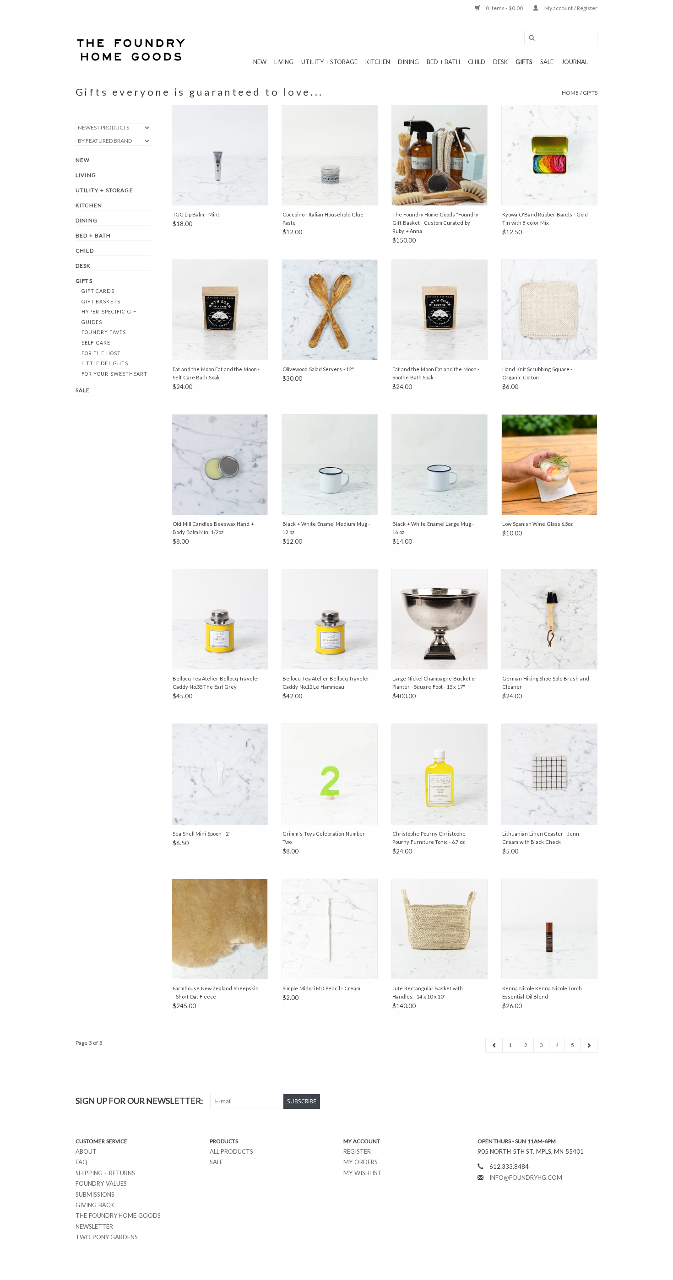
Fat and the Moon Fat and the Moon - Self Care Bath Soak (216, 373)
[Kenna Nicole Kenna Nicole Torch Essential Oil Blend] (549, 929)
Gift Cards (97, 291)
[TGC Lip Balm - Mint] (220, 155)
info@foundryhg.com (525, 1177)
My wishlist (362, 1173)
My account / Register (570, 8)
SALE (547, 61)
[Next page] (589, 1045)
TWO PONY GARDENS (107, 1237)
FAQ (81, 1162)
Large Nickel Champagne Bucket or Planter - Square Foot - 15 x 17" (434, 682)
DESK (500, 61)
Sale (216, 1162)
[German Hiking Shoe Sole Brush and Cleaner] (549, 619)
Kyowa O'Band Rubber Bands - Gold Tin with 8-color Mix (545, 218)
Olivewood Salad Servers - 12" (318, 369)
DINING (408, 61)
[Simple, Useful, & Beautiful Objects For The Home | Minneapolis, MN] (132, 50)
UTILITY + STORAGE (329, 61)
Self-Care (95, 343)
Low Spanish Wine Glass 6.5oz (537, 524)
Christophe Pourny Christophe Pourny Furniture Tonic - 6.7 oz (429, 838)
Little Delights (104, 363)
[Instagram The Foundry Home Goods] (590, 1101)
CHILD (476, 61)
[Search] (528, 38)
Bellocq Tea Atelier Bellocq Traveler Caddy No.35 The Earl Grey (216, 682)
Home (570, 92)
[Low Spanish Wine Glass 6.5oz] (549, 464)
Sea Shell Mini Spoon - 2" (202, 834)
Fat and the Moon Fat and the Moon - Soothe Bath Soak (435, 373)
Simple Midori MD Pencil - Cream (321, 988)
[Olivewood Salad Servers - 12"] (330, 309)
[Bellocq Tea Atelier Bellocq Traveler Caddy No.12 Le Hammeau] (330, 619)
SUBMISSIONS (95, 1194)
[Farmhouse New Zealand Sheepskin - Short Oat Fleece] (220, 929)
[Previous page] (494, 1045)
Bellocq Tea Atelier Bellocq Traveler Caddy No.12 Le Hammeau (325, 682)
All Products (232, 1151)
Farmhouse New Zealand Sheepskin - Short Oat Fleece (216, 992)
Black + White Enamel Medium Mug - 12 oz (326, 528)
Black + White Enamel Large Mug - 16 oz (433, 528)
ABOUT (86, 1151)
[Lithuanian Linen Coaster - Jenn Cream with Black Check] (549, 774)
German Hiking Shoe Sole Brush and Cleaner (545, 682)
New (259, 61)
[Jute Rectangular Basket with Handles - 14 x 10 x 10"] (439, 929)
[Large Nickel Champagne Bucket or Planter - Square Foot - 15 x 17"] (439, 619)
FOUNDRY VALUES (101, 1183)
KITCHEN (377, 61)
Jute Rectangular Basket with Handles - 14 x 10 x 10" (427, 992)
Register (357, 1151)
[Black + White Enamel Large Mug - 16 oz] (439, 464)
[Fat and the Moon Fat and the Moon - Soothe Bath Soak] (439, 309)
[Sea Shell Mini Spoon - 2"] (220, 774)
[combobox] (560, 38)
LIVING (283, 61)
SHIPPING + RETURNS (105, 1173)
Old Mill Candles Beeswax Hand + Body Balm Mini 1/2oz (213, 528)
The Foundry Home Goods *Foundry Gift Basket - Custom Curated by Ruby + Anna (435, 222)
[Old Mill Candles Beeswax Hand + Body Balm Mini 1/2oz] (220, 464)
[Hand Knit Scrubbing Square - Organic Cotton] (549, 309)
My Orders (360, 1162)
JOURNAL (574, 61)
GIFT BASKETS (100, 301)
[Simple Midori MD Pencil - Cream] (330, 929)
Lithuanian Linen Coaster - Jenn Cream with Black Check (540, 838)
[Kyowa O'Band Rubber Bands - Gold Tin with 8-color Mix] (549, 155)
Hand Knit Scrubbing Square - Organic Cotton (537, 373)
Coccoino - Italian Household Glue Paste (323, 218)
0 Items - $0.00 (504, 8)
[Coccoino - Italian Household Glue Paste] (330, 155)
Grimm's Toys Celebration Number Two (323, 838)
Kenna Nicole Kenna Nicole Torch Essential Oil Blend (542, 992)
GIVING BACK (95, 1205)
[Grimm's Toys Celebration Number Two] (330, 774)
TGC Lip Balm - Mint (196, 214)
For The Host (101, 353)
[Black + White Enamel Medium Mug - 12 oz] (330, 464)
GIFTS (524, 61)
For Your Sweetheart (114, 374)
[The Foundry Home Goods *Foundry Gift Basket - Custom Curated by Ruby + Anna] (439, 155)
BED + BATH (443, 61)
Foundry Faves (103, 332)
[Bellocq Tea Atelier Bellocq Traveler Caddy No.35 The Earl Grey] (220, 619)
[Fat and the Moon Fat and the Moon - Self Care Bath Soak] (220, 309)
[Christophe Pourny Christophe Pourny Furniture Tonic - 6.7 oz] (439, 774)
